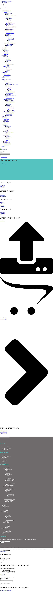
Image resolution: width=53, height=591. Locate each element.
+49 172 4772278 (5, 2)
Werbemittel (6, 76)
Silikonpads (6, 54)
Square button (2, 193)
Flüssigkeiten (6, 50)
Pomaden (8, 65)
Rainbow (9, 22)
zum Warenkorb (9, 590)
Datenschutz (4, 457)
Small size (2, 202)
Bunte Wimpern (9, 18)
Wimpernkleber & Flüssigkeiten (9, 43)
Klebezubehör (8, 35)
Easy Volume (8, 25)
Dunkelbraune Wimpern (10, 23)
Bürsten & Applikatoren (10, 33)
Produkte (3, 77)
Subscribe (1, 542)
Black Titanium (11, 39)
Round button (2, 195)
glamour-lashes (9, 547)
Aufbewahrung (11, 38)
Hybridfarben (6, 52)
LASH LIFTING (4, 49)
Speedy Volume (9, 13)
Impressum (4, 455)
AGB (3, 458)
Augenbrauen (4, 55)
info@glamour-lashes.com (7, 1)
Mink (7, 28)
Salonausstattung (7, 75)
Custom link (2, 187)
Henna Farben (8, 69)
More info (4, 551)
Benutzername (2, 558)
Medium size (2, 203)
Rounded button (3, 196)
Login (5, 7)
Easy (9, 40)
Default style (2, 185)
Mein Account (4, 460)
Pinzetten (8, 36)
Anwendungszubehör (8, 30)
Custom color (2, 212)
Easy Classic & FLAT (9, 24)
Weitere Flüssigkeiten (10, 44)
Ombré (9, 20)
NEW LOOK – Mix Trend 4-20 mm (12, 15)
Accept (1, 551)
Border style (2, 186)
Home (3, 163)
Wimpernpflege (9, 46)
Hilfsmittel (8, 34)
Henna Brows (6, 66)
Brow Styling (6, 62)
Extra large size (2, 206)
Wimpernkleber (9, 45)
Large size (2, 205)
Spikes (7, 14)
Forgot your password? (4, 560)
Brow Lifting (6, 56)
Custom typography (3, 430)
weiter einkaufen (3, 590)
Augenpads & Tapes (10, 31)
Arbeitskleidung (7, 73)
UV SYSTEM (4, 48)
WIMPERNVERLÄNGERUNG (6, 10)
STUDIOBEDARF (4, 72)
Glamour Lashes (11, 41)
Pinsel (7, 61)
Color (9, 19)
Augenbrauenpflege (9, 64)
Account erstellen (3, 574)
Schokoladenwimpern (10, 29)
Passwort (1, 559)
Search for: (2, 152)
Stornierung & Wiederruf (6, 456)
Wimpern (5, 12)
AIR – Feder (8, 17)
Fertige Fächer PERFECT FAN (11, 26)
